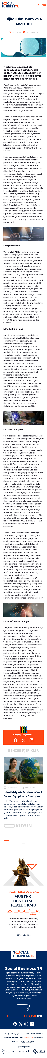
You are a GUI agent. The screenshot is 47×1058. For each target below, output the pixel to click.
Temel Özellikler (23, 934)
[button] (7, 840)
